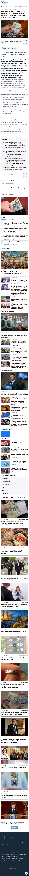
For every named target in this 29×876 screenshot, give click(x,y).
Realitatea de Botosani (11, 860)
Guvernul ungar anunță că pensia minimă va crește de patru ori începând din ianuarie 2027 (14, 394)
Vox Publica (14, 858)
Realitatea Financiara (15, 41)
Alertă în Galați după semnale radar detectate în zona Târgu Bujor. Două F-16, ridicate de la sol (16, 236)
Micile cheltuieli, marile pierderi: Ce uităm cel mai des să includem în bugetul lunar (14, 713)
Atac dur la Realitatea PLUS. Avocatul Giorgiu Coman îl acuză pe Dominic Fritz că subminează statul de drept (14, 740)
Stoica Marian (24, 602)
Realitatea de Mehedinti (6, 858)
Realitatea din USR (14, 856)
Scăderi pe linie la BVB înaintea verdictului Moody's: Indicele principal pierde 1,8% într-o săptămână (14, 335)
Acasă (3, 6)
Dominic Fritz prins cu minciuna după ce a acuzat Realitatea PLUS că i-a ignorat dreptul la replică (14, 795)
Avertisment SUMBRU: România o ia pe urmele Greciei (19, 441)
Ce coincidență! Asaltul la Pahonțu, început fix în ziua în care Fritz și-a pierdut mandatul (14, 579)
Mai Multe (14, 827)
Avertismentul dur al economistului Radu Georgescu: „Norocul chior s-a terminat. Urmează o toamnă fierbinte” (13, 686)
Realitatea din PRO (21, 858)
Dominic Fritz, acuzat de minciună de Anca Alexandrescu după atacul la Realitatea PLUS (14, 768)
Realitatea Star (20, 852)
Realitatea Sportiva (12, 852)
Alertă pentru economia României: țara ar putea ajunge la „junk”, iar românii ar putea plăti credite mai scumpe (19, 358)
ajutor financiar (10, 183)
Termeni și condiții (9, 842)
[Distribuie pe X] (26, 44)
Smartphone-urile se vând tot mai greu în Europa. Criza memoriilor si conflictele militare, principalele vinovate (19, 423)
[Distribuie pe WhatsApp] (24, 44)
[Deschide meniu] (26, 2)
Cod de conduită (5, 844)
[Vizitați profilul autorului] (2, 42)
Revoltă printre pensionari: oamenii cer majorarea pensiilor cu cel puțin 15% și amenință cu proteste (12, 523)
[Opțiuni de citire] (26, 873)
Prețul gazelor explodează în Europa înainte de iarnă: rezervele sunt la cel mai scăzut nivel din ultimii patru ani (19, 365)
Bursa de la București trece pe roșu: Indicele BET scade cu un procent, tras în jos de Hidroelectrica (18, 343)
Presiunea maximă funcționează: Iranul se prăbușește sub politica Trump (15, 168)
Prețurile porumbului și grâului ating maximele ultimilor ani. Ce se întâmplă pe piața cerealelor (14, 551)
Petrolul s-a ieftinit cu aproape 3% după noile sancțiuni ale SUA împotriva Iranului (19, 409)
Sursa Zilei (4, 860)
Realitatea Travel (14, 854)
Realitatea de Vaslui (21, 860)
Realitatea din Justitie (6, 856)
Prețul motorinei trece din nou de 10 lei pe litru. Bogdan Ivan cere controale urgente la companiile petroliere (16, 230)
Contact (3, 842)
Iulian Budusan (24, 682)
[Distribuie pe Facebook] (26, 41)
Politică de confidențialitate (20, 842)
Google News (5, 190)
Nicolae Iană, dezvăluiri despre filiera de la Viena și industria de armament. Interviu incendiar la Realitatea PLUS (15, 152)
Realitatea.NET (4, 852)
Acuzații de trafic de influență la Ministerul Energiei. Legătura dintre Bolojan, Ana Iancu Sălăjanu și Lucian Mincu (19, 306)
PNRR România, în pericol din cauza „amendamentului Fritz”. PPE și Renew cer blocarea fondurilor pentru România (19, 416)
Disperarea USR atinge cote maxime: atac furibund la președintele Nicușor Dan (13, 823)
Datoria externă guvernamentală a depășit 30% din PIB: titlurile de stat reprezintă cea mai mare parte (16, 223)
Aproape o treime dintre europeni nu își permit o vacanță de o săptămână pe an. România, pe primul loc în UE (19, 350)
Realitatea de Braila (5, 863)
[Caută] (22, 2)
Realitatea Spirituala (5, 854)
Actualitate (10, 6)
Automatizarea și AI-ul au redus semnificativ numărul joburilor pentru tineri (14, 605)
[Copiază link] (24, 41)
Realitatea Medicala (22, 854)
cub (3, 183)
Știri (6, 6)
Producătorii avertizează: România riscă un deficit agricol (19, 469)
